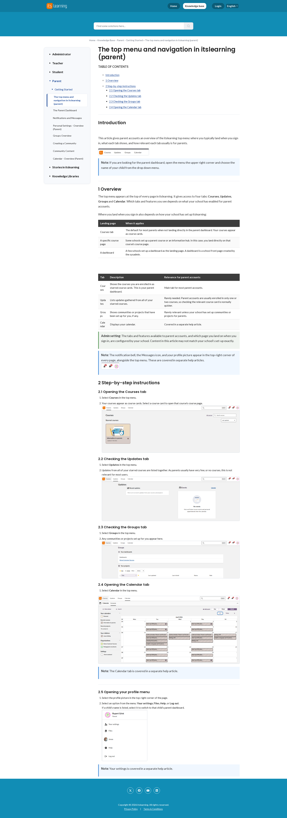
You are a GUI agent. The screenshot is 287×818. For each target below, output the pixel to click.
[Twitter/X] (130, 790)
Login (218, 5)
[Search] (188, 26)
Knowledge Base (106, 40)
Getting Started (134, 40)
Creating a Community (64, 143)
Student (57, 72)
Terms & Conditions (153, 809)
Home (173, 5)
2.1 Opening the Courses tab (125, 90)
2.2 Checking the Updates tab (125, 95)
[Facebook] (139, 790)
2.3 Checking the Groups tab (124, 101)
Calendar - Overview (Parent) (68, 158)
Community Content (63, 151)
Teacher (57, 63)
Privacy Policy (131, 809)
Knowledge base (194, 5)
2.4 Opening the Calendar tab (125, 107)
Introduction (112, 74)
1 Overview (111, 80)
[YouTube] (148, 790)
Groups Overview (62, 135)
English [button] (231, 5)
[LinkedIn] (157, 790)
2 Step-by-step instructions (120, 86)
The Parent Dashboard (65, 110)
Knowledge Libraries (65, 176)
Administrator (61, 54)
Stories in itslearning (65, 167)
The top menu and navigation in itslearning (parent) (67, 100)
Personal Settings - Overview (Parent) (68, 127)
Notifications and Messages (67, 118)
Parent (120, 40)
